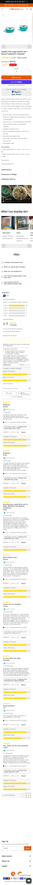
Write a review (22, 57)
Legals (4, 866)
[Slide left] (3, 47)
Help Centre (7, 856)
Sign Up (28, 848)
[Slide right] (29, 47)
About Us (6, 861)
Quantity (16, 68)
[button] (2, 9)
